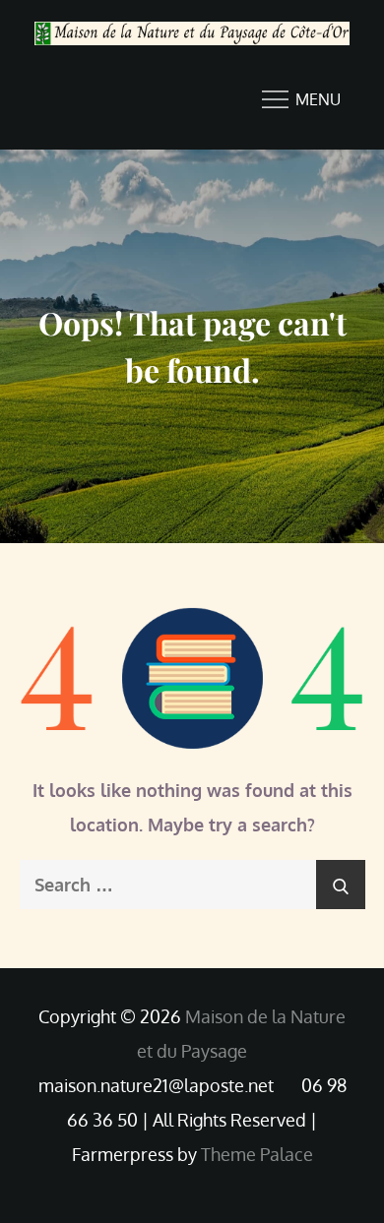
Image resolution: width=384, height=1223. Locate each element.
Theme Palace (257, 1154)
